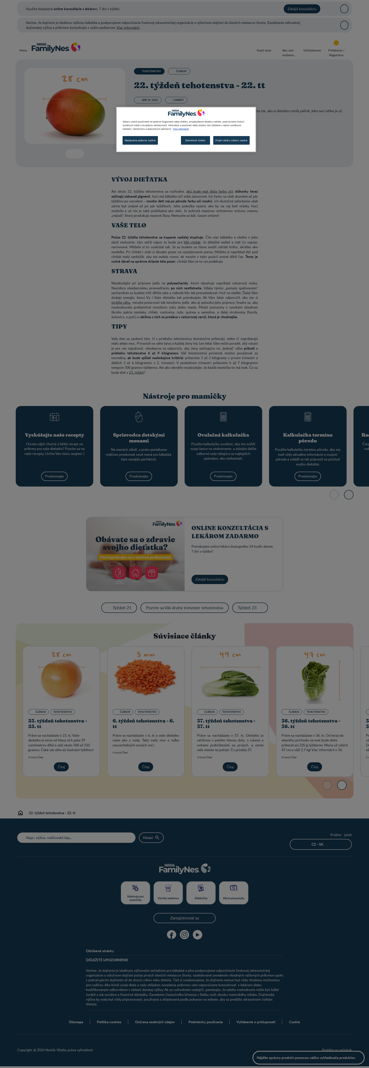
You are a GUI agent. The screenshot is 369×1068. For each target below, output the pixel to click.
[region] (186, 129)
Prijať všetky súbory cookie (231, 140)
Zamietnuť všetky (195, 140)
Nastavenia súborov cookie (140, 140)
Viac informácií (181, 128)
